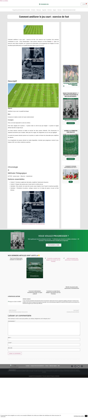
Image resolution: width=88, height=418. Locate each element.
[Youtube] (78, 366)
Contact (47, 365)
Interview (59, 9)
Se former (50, 9)
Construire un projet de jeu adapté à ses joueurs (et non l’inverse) (53, 292)
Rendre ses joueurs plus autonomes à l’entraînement (72, 287)
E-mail (10, 342)
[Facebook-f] (72, 366)
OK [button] (86, 415)
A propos (27, 365)
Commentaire (11, 321)
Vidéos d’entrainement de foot (69, 9)
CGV (59, 365)
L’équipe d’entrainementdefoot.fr (37, 365)
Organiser (44, 9)
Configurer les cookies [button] (79, 416)
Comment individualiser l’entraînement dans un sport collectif (34, 292)
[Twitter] (75, 366)
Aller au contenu (4, 0)
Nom (9, 337)
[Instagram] (82, 366)
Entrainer (33, 9)
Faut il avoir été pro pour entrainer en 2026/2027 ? (16, 259)
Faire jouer (39, 9)
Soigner (54, 9)
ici (52, 41)
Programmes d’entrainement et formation (21, 9)
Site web (10, 347)
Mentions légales (53, 365)
